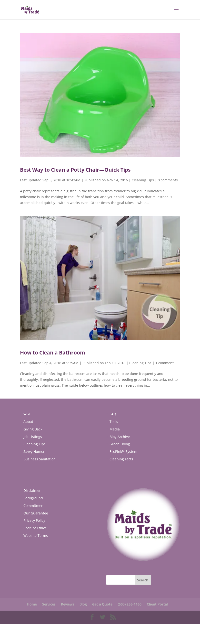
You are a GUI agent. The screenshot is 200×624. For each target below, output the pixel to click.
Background (33, 498)
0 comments (168, 180)
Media (115, 429)
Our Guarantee (35, 513)
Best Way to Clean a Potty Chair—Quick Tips (75, 169)
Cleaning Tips (143, 180)
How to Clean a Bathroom (52, 352)
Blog (83, 604)
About (28, 421)
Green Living (120, 444)
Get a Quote (102, 604)
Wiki (26, 414)
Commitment (34, 505)
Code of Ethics (35, 528)
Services (49, 604)
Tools (114, 421)
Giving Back (32, 429)
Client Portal (157, 604)
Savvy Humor (34, 451)
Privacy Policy (34, 520)
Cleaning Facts (121, 459)
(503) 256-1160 (129, 604)
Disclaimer (32, 490)
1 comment (164, 363)
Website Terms (35, 535)
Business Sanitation (39, 459)
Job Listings (32, 436)
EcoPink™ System (123, 451)
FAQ (113, 414)
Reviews (67, 604)
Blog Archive (120, 436)
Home (32, 604)
